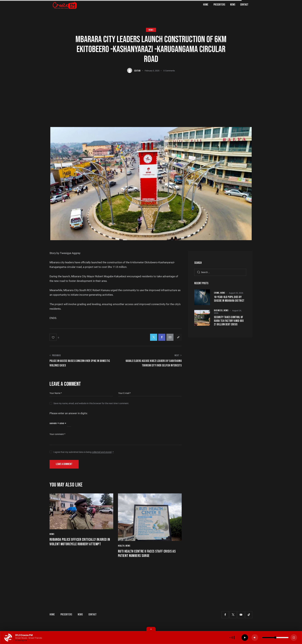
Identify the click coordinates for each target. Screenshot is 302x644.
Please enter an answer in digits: (69, 413)
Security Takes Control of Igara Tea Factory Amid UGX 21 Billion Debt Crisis (229, 321)
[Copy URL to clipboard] (178, 337)
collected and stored (102, 452)
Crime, (217, 292)
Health (121, 545)
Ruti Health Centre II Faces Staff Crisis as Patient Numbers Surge (147, 553)
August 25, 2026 (236, 293)
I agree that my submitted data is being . (83, 452)
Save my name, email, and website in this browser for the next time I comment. (91, 403)
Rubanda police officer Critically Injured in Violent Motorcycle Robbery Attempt (80, 541)
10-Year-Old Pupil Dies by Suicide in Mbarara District (229, 299)
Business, (219, 310)
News (151, 30)
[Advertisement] (151, 97)
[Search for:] (220, 272)
